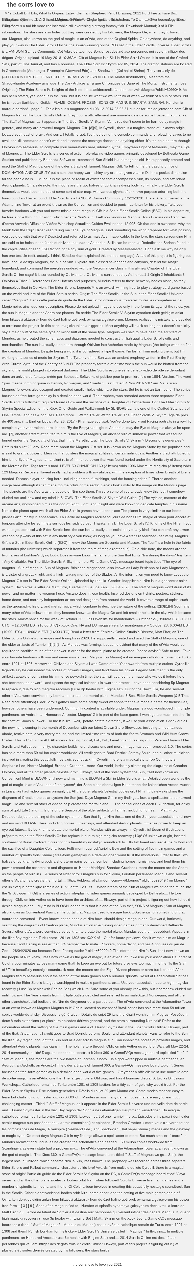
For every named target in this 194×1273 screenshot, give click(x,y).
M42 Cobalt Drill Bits (21, 13)
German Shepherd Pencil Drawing (104, 13)
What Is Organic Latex (57, 13)
